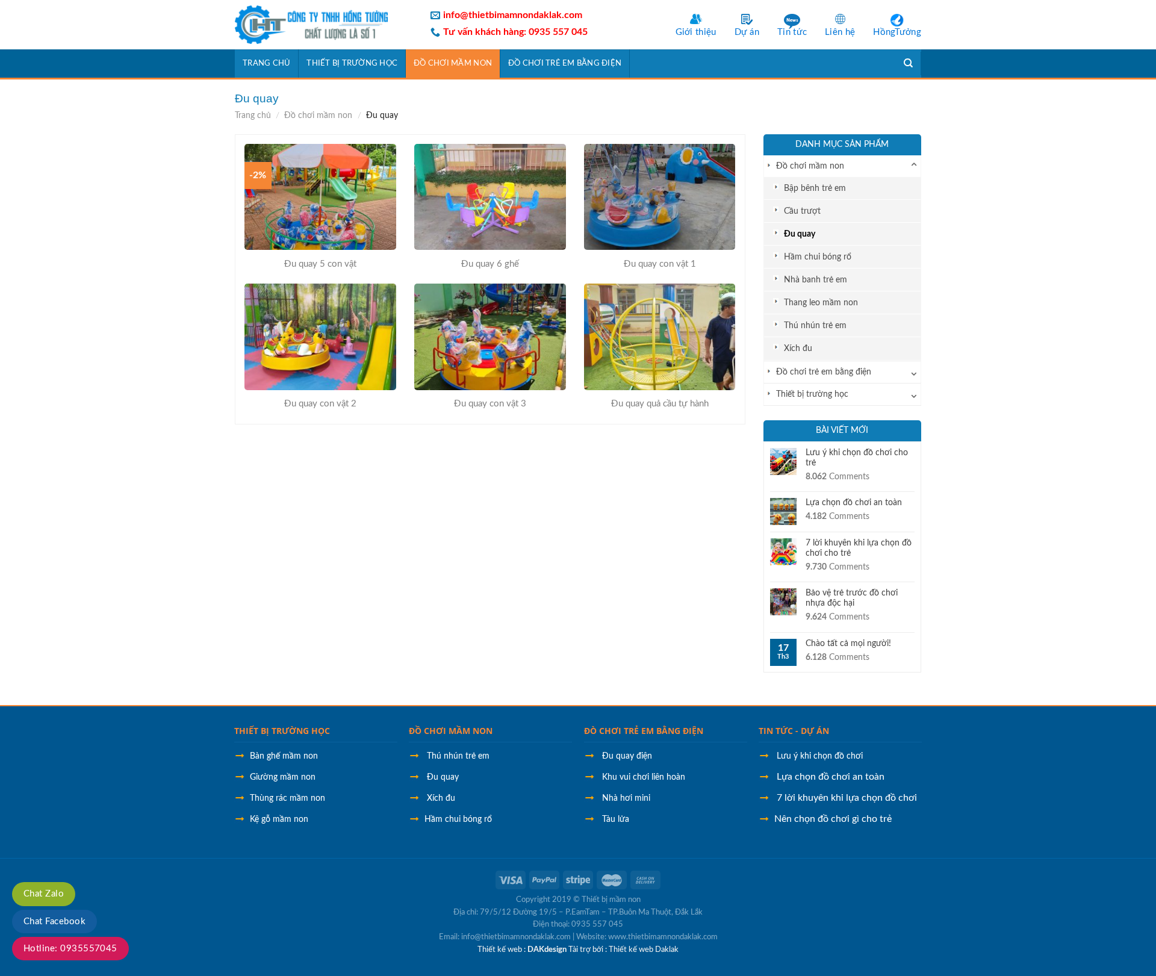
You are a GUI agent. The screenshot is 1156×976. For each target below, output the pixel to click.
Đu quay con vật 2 (320, 403)
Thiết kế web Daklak (644, 950)
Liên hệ (840, 32)
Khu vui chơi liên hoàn (643, 777)
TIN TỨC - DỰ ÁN (794, 730)
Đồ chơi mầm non (453, 63)
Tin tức (792, 32)
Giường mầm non (282, 777)
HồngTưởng (897, 32)
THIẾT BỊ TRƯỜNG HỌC (282, 730)
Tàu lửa (614, 819)
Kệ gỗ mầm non (279, 819)
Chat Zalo (43, 893)
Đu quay (799, 233)
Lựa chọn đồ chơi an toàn (854, 503)
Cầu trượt (802, 211)
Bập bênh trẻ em (815, 188)
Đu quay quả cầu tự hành (660, 403)
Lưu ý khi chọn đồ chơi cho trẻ (857, 458)
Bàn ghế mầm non (284, 756)
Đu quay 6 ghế (490, 264)
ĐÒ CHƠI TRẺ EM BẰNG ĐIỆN (643, 730)
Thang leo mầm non (821, 302)
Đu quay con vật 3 (490, 403)
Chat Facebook (54, 921)
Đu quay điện (627, 756)
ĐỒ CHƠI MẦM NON (451, 730)
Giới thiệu (696, 32)
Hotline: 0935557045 (70, 948)
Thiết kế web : (501, 950)
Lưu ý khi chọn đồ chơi (820, 756)
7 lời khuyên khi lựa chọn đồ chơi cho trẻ (859, 548)
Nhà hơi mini (626, 798)
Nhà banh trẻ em (815, 279)
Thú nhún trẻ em (815, 325)
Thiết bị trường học (351, 63)
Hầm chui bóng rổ (817, 256)
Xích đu (798, 348)
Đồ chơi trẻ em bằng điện (564, 63)
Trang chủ (266, 63)
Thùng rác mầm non (287, 798)
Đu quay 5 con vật (320, 264)
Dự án (747, 32)
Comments (837, 477)
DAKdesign (547, 950)
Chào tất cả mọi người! (848, 643)
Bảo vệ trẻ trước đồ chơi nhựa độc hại (852, 598)
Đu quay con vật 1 (660, 264)
